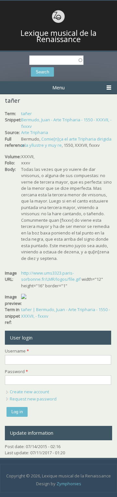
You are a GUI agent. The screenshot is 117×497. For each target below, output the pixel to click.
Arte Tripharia (34, 132)
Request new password (33, 399)
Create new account (29, 392)
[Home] (58, 22)
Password (16, 371)
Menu (58, 87)
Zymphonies (69, 484)
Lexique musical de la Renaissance (58, 36)
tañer (26, 113)
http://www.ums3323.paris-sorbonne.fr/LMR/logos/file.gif (51, 276)
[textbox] (56, 60)
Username (17, 351)
